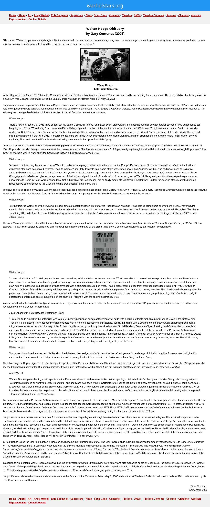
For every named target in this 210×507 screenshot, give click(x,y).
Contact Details (37, 19)
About (21, 15)
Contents (114, 15)
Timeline (127, 15)
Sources (171, 15)
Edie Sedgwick (59, 15)
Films (88, 15)
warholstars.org (105, 5)
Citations (183, 15)
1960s (137, 15)
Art (29, 15)
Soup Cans (100, 15)
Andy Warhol (41, 15)
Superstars (76, 15)
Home (12, 15)
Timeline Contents (153, 15)
